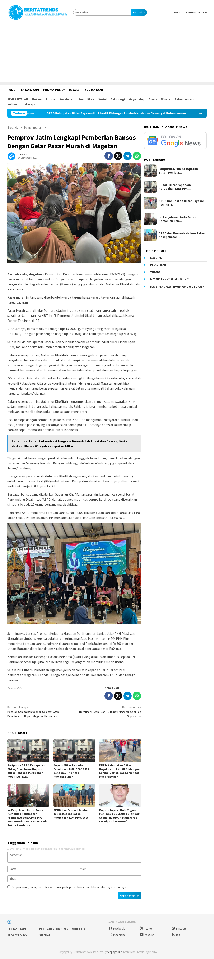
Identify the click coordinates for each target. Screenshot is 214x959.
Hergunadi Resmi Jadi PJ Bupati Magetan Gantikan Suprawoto (110, 711)
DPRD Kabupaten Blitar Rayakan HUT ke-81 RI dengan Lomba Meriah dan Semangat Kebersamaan (84, 113)
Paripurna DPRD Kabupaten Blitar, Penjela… (178, 170)
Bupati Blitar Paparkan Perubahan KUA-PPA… (175, 187)
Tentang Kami (16, 929)
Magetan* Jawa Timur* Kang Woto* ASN (177, 286)
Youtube (149, 935)
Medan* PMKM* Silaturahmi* (169, 279)
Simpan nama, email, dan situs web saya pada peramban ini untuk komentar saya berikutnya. (69, 887)
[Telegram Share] (127, 156)
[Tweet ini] (118, 156)
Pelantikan (158, 265)
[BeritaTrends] (37, 12)
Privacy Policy (17, 935)
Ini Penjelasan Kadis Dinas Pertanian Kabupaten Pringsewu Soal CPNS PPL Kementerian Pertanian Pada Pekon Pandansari (27, 817)
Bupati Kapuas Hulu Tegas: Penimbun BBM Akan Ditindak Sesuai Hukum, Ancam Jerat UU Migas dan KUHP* (119, 815)
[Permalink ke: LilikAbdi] (11, 155)
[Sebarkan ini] (108, 156)
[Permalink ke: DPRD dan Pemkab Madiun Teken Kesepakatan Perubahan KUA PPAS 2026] (74, 795)
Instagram (119, 935)
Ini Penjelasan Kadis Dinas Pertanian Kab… (177, 219)
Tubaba (155, 272)
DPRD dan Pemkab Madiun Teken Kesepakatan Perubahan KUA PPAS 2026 (71, 813)
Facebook (119, 928)
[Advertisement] (107, 53)
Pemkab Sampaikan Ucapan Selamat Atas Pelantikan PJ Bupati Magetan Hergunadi (33, 711)
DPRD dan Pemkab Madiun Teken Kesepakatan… (182, 235)
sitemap (44, 935)
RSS (178, 935)
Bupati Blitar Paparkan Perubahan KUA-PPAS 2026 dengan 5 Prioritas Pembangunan (71, 770)
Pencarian (139, 12)
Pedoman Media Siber (53, 929)
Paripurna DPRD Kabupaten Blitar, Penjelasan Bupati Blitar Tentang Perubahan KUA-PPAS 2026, (26, 770)
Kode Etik (78, 929)
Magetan (156, 258)
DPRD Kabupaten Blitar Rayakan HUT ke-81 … (182, 203)
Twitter (148, 928)
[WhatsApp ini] (137, 156)
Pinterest (181, 928)
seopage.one (114, 952)
